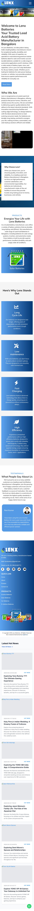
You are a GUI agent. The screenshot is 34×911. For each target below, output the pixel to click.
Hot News (27, 672)
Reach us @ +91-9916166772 (11, 565)
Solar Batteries (5, 598)
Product (3, 583)
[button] (2, 11)
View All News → (7, 647)
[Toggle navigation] (30, 3)
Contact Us (4, 586)
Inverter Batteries (6, 594)
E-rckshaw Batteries (7, 604)
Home (3, 577)
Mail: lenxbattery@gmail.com (10, 561)
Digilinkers (25, 634)
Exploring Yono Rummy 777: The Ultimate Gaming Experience (15, 678)
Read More (7, 84)
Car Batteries (5, 601)
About (3, 580)
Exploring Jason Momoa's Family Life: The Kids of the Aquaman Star (15, 808)
